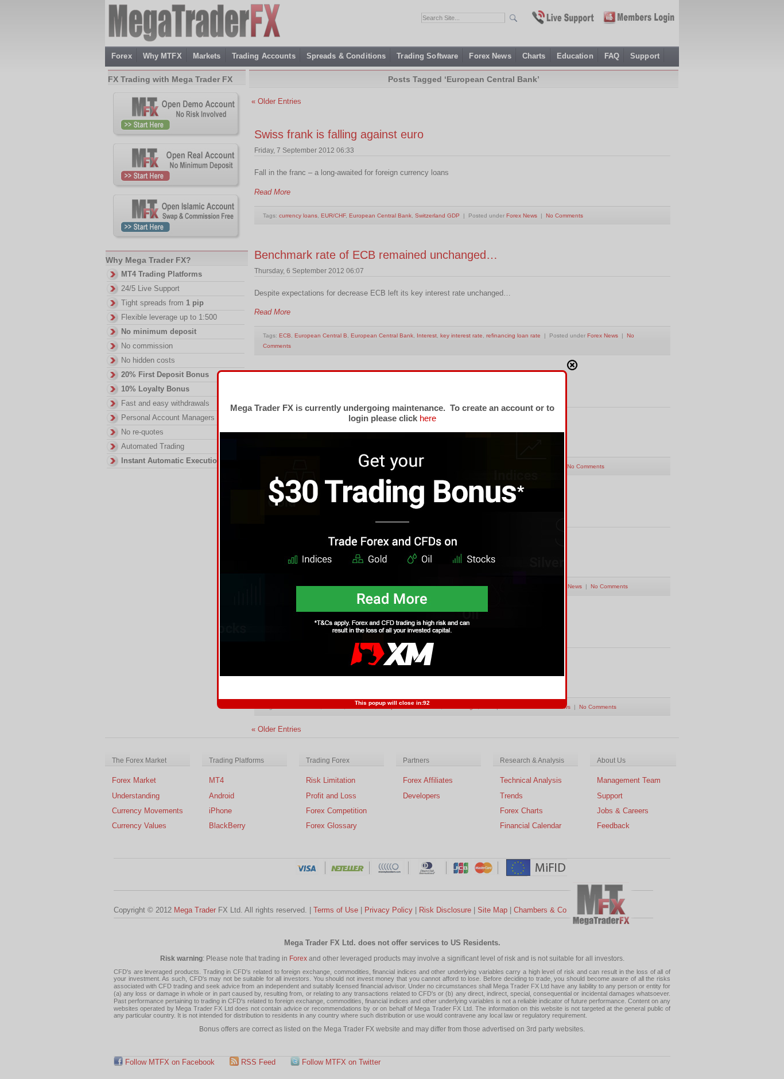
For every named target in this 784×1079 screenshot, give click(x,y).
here (428, 418)
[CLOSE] (572, 365)
